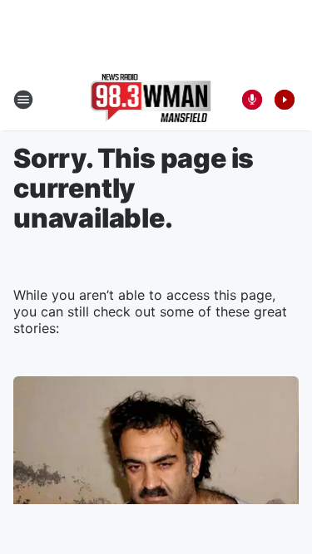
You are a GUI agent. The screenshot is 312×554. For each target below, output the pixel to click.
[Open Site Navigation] (23, 100)
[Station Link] (151, 99)
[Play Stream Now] (285, 100)
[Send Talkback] (252, 100)
